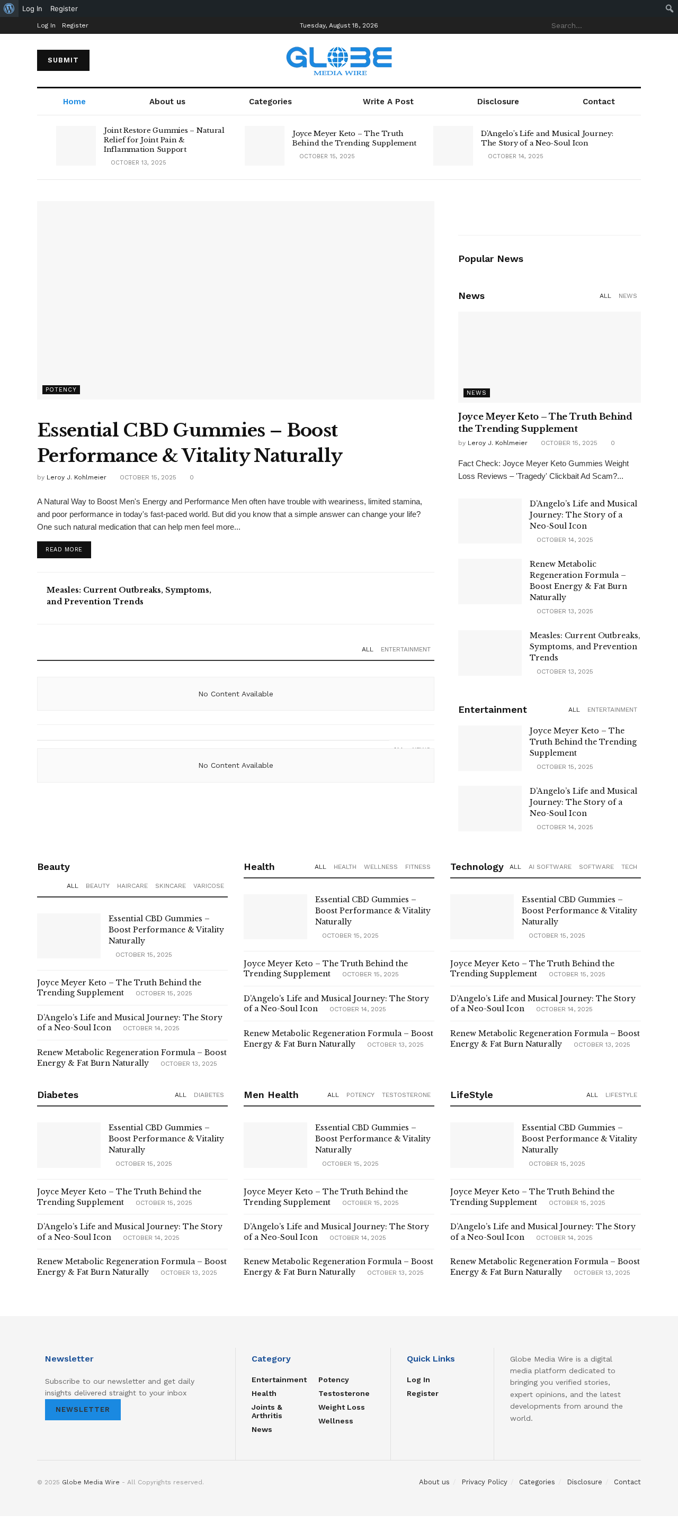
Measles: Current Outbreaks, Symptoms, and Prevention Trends (585, 647)
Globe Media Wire (91, 1482)
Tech (629, 866)
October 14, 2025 (514, 156)
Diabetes (209, 1095)
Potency (61, 389)
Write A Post (388, 101)
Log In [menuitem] (32, 8)
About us (167, 101)
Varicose (208, 886)
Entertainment (406, 649)
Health (345, 866)
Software (596, 866)
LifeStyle (621, 1095)
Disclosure (498, 101)
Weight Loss (341, 1407)
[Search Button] (635, 25)
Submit (63, 60)
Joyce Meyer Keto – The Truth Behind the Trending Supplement (354, 138)
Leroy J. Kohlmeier (76, 477)
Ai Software (550, 866)
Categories (270, 101)
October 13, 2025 (137, 162)
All (367, 649)
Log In (46, 25)
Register (75, 25)
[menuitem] (9, 8)
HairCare (132, 886)
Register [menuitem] (64, 8)
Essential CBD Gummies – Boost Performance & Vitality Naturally (166, 930)
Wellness (381, 866)
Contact (599, 101)
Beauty (98, 886)
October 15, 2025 (326, 156)
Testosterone (406, 1095)
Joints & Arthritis (267, 1411)
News (628, 296)
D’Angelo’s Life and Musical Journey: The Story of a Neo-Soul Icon (547, 138)
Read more (64, 549)
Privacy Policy (484, 1482)
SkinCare (170, 886)
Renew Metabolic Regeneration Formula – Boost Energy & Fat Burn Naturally (132, 1058)
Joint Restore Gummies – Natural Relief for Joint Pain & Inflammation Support (164, 140)
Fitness (418, 866)
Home (74, 101)
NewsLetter (83, 1409)
